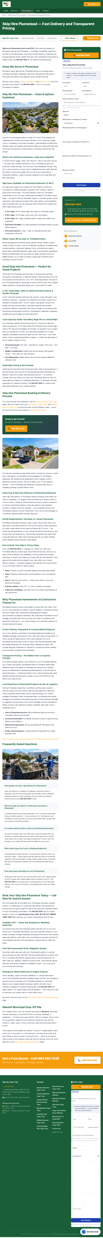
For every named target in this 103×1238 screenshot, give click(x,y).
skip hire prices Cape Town (46, 402)
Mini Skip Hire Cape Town (44, 1109)
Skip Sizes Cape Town (58, 1106)
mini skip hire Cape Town (37, 404)
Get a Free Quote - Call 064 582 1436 (81, 220)
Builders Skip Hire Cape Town (43, 1089)
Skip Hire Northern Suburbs (59, 1094)
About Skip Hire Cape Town (57, 1124)
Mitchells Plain (44, 82)
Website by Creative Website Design (70, 1234)
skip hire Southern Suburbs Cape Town (43, 997)
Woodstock (31, 82)
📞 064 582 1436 (92, 4)
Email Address (87, 91)
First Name (67, 82)
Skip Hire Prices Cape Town (58, 1088)
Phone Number (68, 91)
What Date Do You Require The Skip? (75, 119)
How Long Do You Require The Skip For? (76, 142)
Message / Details (69, 170)
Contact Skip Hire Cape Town (43, 1095)
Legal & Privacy (57, 1132)
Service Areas (27, 11)
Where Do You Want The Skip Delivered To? (77, 156)
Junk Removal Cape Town (42, 1115)
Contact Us (56, 1128)
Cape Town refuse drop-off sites (27, 1042)
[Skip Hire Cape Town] (6, 4)
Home (6, 11)
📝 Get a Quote (69, 38)
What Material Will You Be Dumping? (75, 127)
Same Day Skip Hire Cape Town (42, 1127)
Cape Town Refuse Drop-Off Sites (59, 1112)
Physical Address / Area (71, 99)
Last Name (86, 82)
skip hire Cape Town (38, 410)
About (38, 11)
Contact (46, 11)
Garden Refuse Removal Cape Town (42, 1102)
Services (15, 11)
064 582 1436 (16, 428)
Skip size (66, 111)
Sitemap (55, 1234)
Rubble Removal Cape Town (42, 1121)
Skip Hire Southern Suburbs (59, 1100)
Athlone (23, 82)
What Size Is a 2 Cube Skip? (58, 1118)
